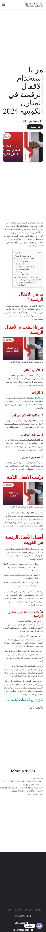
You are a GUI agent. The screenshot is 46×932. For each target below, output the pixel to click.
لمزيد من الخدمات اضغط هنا (28, 282)
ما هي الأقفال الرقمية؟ (23, 256)
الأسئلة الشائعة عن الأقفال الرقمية (30, 280)
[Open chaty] (39, 926)
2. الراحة (21, 264)
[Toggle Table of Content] (38, 253)
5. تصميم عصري (24, 272)
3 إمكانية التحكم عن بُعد (26, 266)
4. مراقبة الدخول (24, 269)
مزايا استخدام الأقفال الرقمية (25, 259)
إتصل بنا (18, 909)
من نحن (28, 909)
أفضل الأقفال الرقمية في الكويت (26, 277)
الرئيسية (39, 909)
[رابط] (34, 4)
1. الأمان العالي (23, 261)
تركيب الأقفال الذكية (22, 274)
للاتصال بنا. (22, 285)
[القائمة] (3, 5)
